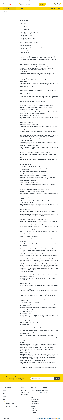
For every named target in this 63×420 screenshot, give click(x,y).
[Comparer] (53, 4)
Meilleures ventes (24, 394)
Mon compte (44, 392)
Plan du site (33, 412)
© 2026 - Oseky (6, 418)
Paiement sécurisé (35, 401)
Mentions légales (34, 393)
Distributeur (33, 408)
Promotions (23, 390)
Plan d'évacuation (22, 8)
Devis (59, 8)
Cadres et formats (35, 403)
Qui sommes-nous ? (35, 399)
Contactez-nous (7, 387)
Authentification (44, 390)
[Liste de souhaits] (56, 4)
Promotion (53, 8)
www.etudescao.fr (27, 76)
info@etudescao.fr (7, 399)
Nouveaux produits (25, 392)
